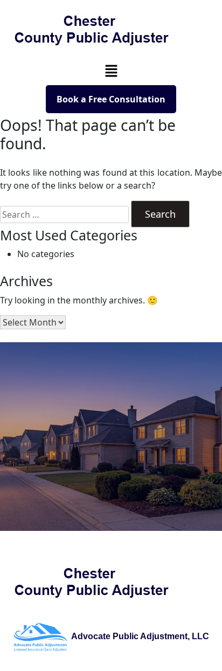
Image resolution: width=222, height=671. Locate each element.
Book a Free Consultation (111, 99)
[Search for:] (64, 214)
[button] (111, 70)
